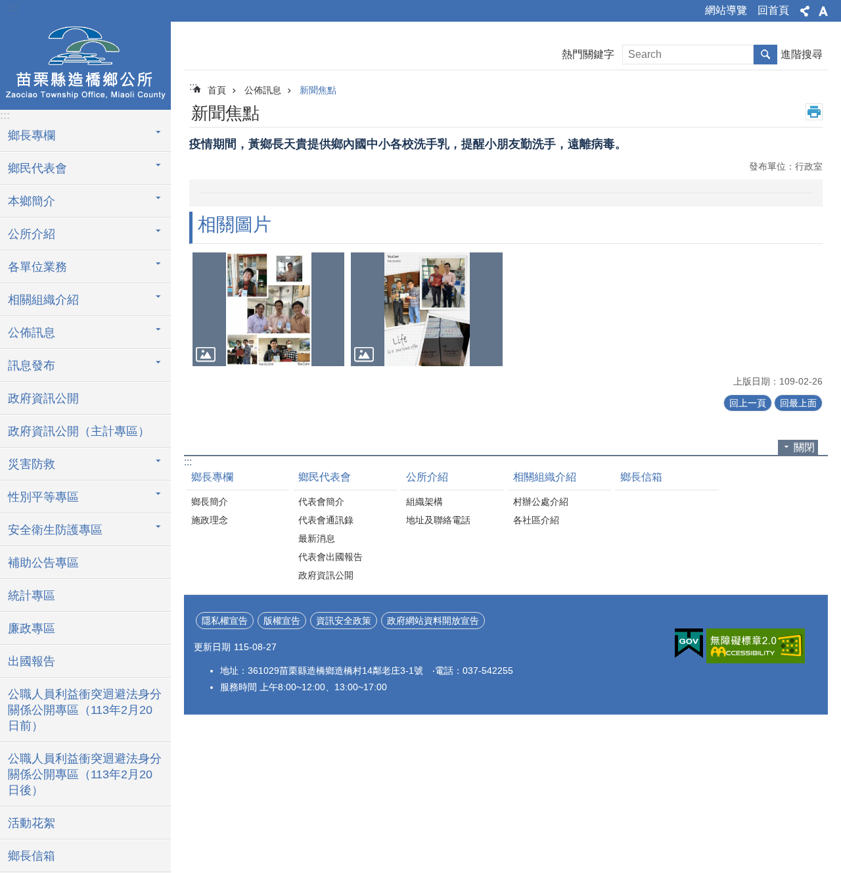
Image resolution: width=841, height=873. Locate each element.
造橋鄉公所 (85, 64)
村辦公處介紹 (540, 501)
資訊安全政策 (343, 620)
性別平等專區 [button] (43, 497)
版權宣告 (281, 620)
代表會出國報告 (330, 557)
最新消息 (316, 538)
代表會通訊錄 (325, 520)
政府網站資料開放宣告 (433, 620)
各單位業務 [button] (37, 266)
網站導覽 (726, 10)
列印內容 (814, 111)
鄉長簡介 (209, 501)
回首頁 (773, 10)
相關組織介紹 (544, 477)
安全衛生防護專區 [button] (55, 529)
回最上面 (798, 403)
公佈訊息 (262, 90)
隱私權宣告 (225, 620)
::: (14, 7)
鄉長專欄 (212, 477)
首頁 (217, 90)
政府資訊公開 (43, 398)
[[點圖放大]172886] (427, 309)
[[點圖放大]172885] (268, 309)
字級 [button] (823, 11)
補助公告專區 (43, 562)
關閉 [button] (804, 447)
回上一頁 (747, 403)
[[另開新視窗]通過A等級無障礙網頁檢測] (755, 645)
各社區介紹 (536, 520)
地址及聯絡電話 (438, 520)
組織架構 (424, 501)
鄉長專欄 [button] (31, 135)
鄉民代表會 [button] (37, 168)
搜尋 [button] (765, 54)
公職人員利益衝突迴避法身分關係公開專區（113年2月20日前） (85, 710)
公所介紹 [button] (31, 234)
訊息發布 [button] (31, 365)
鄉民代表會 (324, 477)
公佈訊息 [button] (31, 332)
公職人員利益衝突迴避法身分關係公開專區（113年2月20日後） (85, 774)
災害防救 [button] (31, 464)
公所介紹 (427, 477)
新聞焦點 (318, 90)
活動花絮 (31, 823)
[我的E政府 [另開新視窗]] (689, 643)
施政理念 (209, 520)
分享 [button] (805, 11)
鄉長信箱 (31, 855)
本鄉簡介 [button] (31, 201)
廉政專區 (31, 628)
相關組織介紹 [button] (43, 299)
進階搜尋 (802, 54)
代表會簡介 (321, 501)
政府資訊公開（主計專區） (79, 431)
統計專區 (31, 595)
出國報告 (31, 661)
